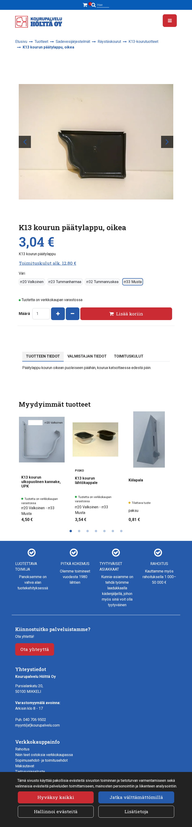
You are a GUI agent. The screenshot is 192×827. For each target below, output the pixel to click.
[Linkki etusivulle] (38, 22)
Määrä (24, 313)
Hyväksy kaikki (55, 797)
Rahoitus (22, 749)
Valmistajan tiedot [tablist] (87, 356)
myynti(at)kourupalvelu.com (37, 725)
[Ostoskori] (86, 5)
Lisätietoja (136, 811)
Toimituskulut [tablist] (128, 356)
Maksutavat (24, 766)
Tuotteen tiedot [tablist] (43, 356)
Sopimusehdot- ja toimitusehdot (41, 760)
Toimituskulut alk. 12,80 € (47, 263)
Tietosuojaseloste (30, 771)
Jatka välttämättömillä (136, 797)
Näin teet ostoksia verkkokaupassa (44, 755)
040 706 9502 (34, 719)
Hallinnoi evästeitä (56, 811)
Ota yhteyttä (34, 649)
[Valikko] (170, 20)
